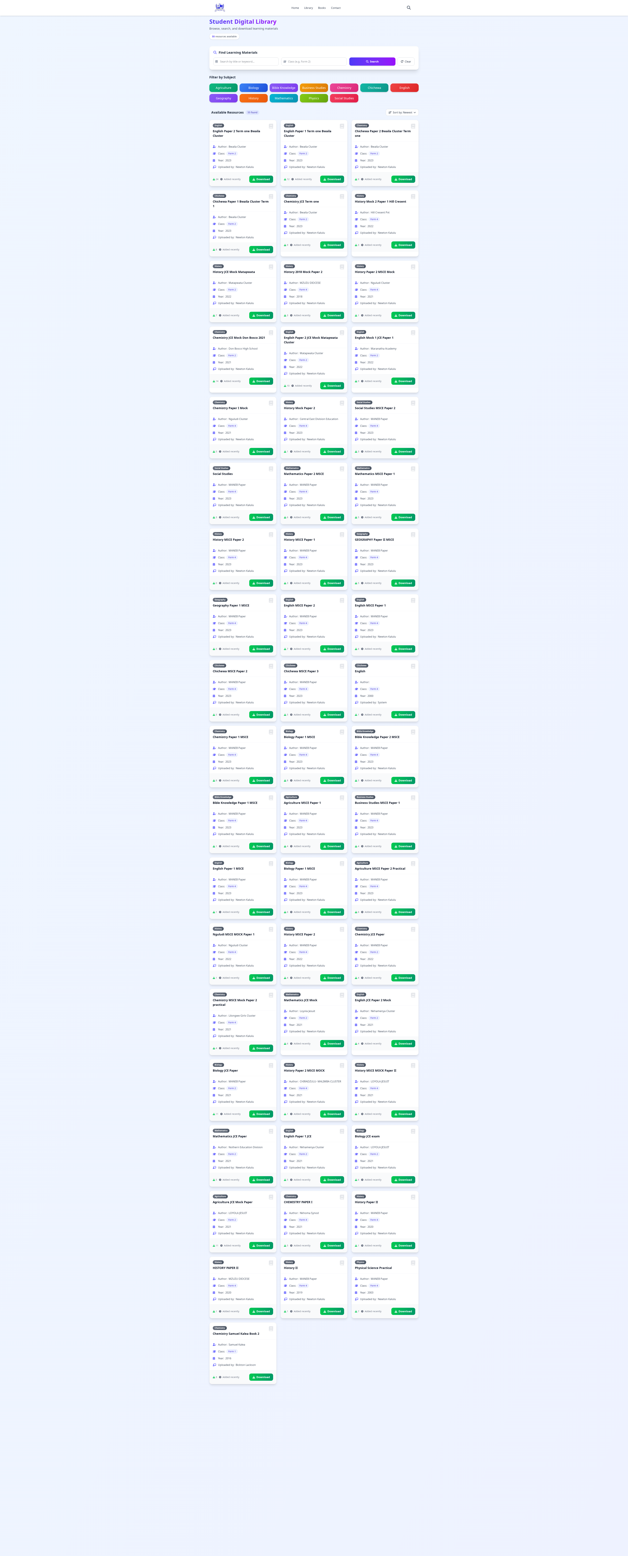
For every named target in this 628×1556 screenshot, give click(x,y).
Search (374, 61)
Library (308, 8)
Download (263, 179)
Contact (336, 8)
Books (322, 8)
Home (295, 8)
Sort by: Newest (402, 112)
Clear (408, 61)
